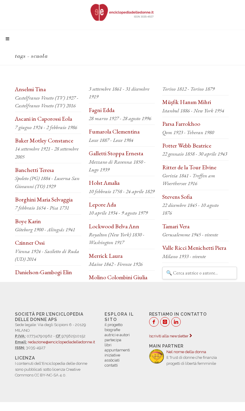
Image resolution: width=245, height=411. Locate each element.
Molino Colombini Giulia (118, 277)
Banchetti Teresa (34, 170)
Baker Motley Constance (44, 140)
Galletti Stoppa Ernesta (116, 153)
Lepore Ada (102, 204)
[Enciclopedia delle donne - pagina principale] (122, 12)
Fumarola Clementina (114, 131)
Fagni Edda (101, 110)
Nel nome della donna (186, 352)
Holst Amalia (104, 183)
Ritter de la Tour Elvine (189, 167)
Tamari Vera (175, 226)
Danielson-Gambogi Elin (43, 272)
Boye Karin (28, 221)
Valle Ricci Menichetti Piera (194, 248)
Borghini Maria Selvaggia (44, 199)
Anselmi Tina (30, 89)
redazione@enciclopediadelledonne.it (61, 342)
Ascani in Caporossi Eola (43, 118)
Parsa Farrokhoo (181, 124)
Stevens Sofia (177, 197)
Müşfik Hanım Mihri (186, 102)
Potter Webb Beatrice (186, 145)
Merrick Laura (105, 256)
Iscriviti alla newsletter (169, 336)
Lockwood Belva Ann (114, 226)
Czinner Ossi (30, 242)
